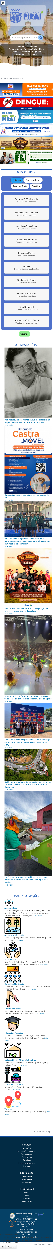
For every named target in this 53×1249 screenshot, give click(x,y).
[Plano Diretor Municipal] (26, 122)
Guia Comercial (26, 308)
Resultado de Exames (26, 241)
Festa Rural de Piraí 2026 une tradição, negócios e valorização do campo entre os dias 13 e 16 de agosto (28, 697)
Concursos (26, 268)
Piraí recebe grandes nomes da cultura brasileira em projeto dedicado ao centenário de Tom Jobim (27, 421)
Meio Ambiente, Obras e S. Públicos (20, 1060)
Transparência (30, 49)
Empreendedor (33, 180)
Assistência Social (12, 959)
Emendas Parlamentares (26, 1151)
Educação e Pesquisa (14, 1033)
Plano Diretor (27, 1157)
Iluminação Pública (26, 254)
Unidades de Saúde (26, 281)
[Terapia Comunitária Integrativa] (26, 135)
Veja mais (24, 334)
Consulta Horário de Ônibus (26, 321)
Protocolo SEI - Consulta (26, 214)
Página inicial (18, 78)
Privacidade (26, 1182)
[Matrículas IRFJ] (26, 162)
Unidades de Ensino (26, 294)
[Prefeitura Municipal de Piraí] (26, 16)
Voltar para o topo (43, 1131)
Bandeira (26, 1199)
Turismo (8, 1109)
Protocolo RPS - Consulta (26, 200)
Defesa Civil (22, 46)
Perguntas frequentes (27, 1163)
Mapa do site (27, 1179)
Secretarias (32, 54)
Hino (27, 1196)
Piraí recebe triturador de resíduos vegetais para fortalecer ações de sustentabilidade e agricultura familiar (26, 879)
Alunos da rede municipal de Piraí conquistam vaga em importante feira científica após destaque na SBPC (27, 742)
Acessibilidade (11, 908)
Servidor (36, 186)
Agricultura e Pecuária (14, 935)
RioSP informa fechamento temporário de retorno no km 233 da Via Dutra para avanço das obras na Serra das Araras (28, 784)
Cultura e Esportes (13, 1008)
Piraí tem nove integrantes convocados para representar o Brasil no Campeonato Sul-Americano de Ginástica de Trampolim (27, 541)
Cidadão (17, 180)
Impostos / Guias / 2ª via (26, 227)
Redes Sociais (27, 1202)
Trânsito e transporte (14, 1084)
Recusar (11, 1247)
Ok (3, 1247)
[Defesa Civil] (26, 95)
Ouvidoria (25, 51)
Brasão (26, 1193)
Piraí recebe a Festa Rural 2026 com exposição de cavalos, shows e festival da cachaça (26, 609)
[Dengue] (26, 108)
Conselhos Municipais (14, 984)
